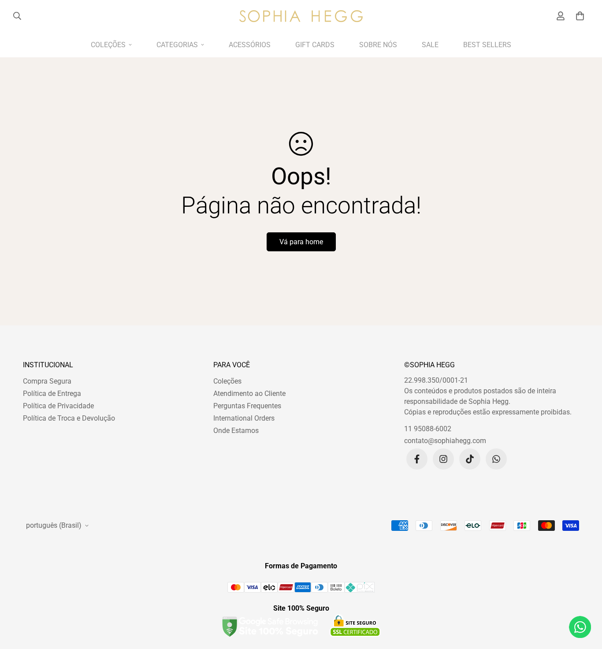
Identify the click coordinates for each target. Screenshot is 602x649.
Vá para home (301, 242)
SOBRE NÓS (378, 45)
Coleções (227, 381)
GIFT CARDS (314, 45)
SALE (430, 45)
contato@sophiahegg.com (445, 440)
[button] (578, 16)
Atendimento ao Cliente (249, 393)
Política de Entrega (52, 393)
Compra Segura (47, 381)
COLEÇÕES (108, 45)
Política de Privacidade (58, 406)
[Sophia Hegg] (301, 16)
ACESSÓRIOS (250, 45)
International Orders (244, 418)
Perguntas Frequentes (247, 406)
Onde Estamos (236, 430)
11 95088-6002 (427, 429)
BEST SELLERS (487, 45)
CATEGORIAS (177, 45)
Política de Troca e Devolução (69, 418)
